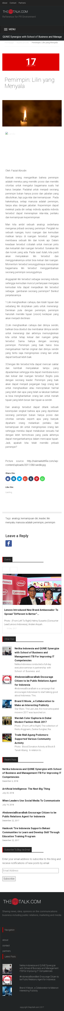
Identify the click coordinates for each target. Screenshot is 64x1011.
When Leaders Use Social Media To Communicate (31, 800)
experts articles (23, 42)
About (4, 3)
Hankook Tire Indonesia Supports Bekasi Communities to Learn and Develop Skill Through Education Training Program (30, 832)
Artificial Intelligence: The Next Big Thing (26, 788)
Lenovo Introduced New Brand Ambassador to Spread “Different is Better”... (31, 611)
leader (42, 518)
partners (6, 951)
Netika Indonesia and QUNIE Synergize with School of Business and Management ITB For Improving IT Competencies (31, 773)
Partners (22, 3)
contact (6, 945)
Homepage (9, 42)
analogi (16, 518)
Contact (13, 3)
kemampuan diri (29, 518)
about (5, 940)
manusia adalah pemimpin (30, 522)
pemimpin (50, 522)
